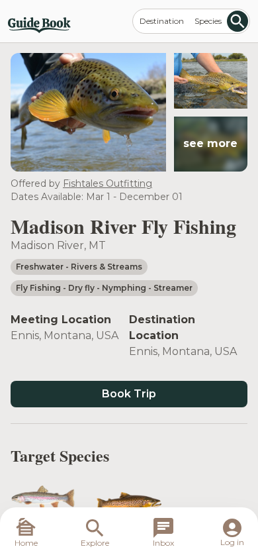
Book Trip (129, 393)
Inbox (163, 543)
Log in (232, 542)
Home (26, 543)
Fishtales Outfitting (107, 183)
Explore (95, 543)
